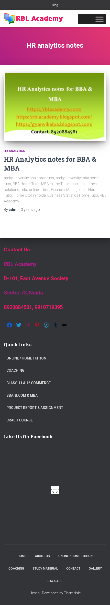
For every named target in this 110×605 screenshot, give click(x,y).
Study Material (45, 568)
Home (22, 556)
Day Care (55, 581)
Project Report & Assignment (34, 408)
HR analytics (14, 151)
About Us (42, 556)
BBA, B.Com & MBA (22, 395)
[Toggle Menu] (99, 19)
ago (30, 210)
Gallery (95, 568)
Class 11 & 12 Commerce (28, 383)
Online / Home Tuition (26, 358)
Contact (73, 568)
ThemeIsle (72, 593)
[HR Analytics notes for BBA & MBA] (55, 107)
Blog (55, 5)
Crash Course (19, 420)
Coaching (15, 370)
